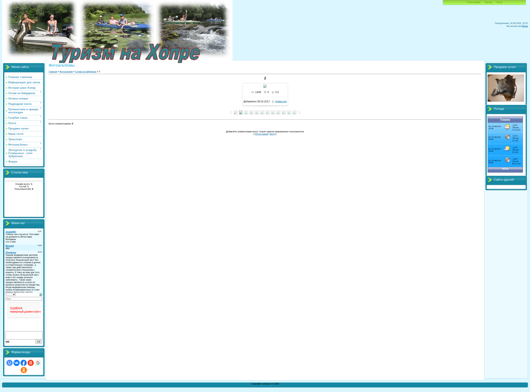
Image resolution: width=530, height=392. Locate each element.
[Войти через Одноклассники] (24, 370)
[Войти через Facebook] (23, 363)
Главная (53, 71)
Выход (488, 2)
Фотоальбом (66, 71)
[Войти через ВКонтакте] (16, 363)
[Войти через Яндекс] (31, 363)
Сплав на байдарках (85, 71)
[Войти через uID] (9, 363)
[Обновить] (40, 294)
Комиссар (281, 101)
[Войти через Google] (38, 363)
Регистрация (473, 2)
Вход (499, 2)
